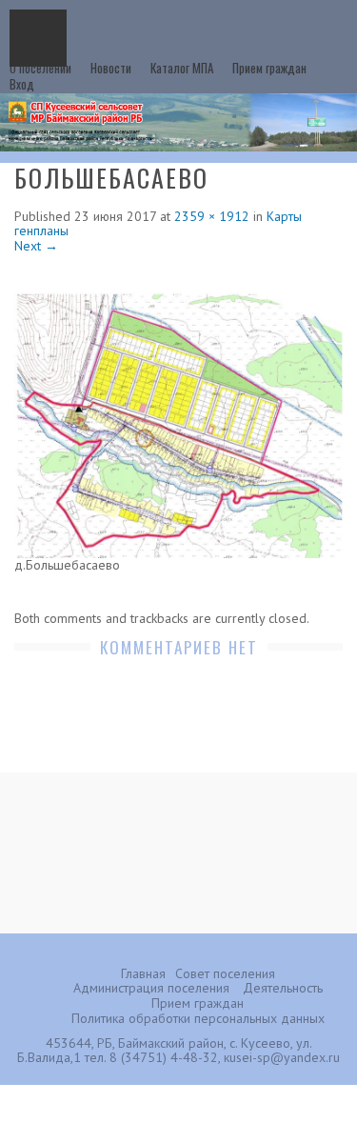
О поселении (40, 67)
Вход (22, 83)
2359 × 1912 (211, 216)
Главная (143, 973)
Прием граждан (269, 67)
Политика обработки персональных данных (198, 1018)
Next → (36, 245)
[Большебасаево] (178, 423)
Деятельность (283, 987)
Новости (110, 67)
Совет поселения (225, 973)
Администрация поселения (151, 987)
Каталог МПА (181, 67)
